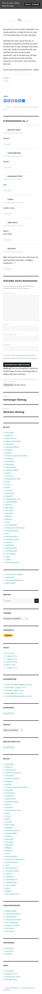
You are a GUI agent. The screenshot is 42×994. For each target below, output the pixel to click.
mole (7, 522)
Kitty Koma (10, 493)
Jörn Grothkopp (11, 922)
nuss (7, 534)
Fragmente (9, 464)
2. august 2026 (11, 668)
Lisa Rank (9, 510)
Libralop (8, 505)
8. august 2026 (11, 656)
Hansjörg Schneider (13, 920)
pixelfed (8, 954)
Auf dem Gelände (12, 447)
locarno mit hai (11, 662)
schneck (8, 542)
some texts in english (14, 574)
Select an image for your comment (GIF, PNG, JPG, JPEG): (20, 380)
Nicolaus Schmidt (12, 925)
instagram (9, 948)
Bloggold (9, 450)
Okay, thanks (32, 4)
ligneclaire (9, 508)
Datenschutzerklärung (12, 988)
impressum (9, 577)
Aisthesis (9, 435)
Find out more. (8, 6)
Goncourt (9, 476)
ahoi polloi (9, 433)
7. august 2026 (11, 659)
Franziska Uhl (11, 917)
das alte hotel (8, 747)
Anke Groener (11, 438)
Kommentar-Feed (12, 977)
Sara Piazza (9, 931)
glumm (8, 473)
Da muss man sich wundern (16, 456)
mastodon (9, 951)
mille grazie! (10, 583)
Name (6, 325)
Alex (7, 690)
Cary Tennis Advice (13, 914)
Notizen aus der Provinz (15, 528)
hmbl (7, 482)
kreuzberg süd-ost (12, 499)
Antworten (7, 144)
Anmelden (9, 971)
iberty (7, 487)
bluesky (8, 453)
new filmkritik (11, 525)
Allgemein (28, 107)
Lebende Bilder (11, 502)
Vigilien (8, 560)
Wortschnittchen (12, 562)
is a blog (8, 490)
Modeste (8, 519)
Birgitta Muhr (10, 911)
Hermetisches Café (12, 479)
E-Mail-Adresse (10, 335)
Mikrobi (8, 516)
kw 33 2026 (9, 653)
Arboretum (9, 444)
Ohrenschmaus (11, 536)
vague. (7, 557)
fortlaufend (9, 461)
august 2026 (10, 665)
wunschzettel (8, 713)
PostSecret (9, 928)
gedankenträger (11, 470)
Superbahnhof (11, 548)
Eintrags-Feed (11, 974)
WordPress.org (11, 980)
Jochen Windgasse (12, 685)
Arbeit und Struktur (13, 441)
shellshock (9, 545)
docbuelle (9, 459)
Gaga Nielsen (10, 467)
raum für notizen (12, 539)
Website (6, 345)
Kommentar (9, 293)
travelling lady (11, 551)
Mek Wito (9, 513)
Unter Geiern (10, 554)
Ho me (8, 485)
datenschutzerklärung (14, 580)
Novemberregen (11, 531)
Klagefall (8, 496)
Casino (8, 107)
